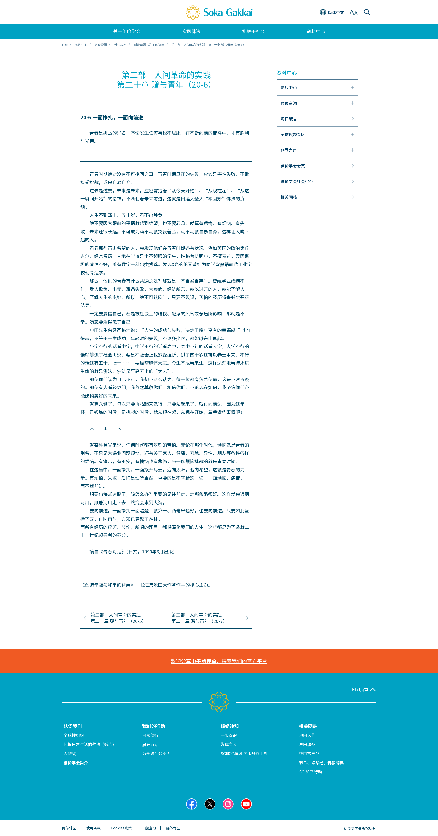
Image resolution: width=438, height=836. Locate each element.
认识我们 (73, 725)
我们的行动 (153, 725)
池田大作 (307, 735)
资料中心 (81, 44)
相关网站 (308, 725)
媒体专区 (229, 744)
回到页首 (360, 689)
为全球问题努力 (156, 753)
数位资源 (101, 44)
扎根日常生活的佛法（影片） (90, 744)
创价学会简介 (76, 762)
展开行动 (150, 744)
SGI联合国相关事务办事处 (244, 753)
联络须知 (230, 725)
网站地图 (69, 828)
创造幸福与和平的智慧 (149, 44)
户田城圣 (307, 744)
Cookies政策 (121, 828)
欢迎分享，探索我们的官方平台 (219, 661)
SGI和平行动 (310, 772)
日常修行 (150, 735)
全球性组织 (74, 735)
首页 (65, 44)
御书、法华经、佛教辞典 (321, 762)
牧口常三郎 (309, 753)
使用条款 (93, 828)
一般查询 (229, 735)
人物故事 (72, 753)
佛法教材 (120, 44)
